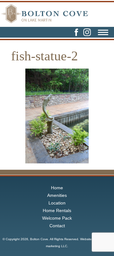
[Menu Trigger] (103, 33)
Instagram (87, 32)
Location (57, 202)
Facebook (76, 32)
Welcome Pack (57, 218)
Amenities (57, 195)
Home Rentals (57, 210)
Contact (57, 225)
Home (57, 187)
